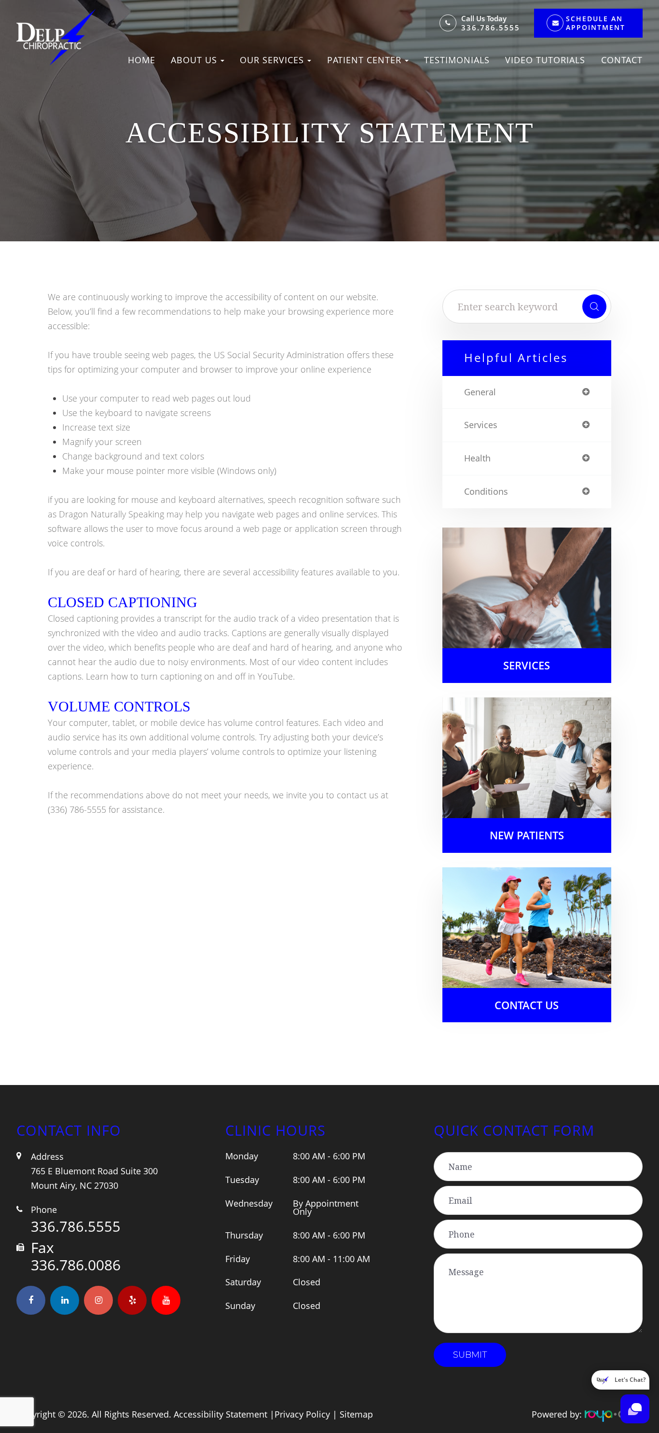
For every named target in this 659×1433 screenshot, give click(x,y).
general (480, 392)
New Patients (527, 835)
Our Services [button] (272, 60)
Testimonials (457, 60)
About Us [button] (194, 60)
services (480, 425)
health (477, 458)
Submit (470, 1355)
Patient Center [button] (364, 60)
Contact (622, 60)
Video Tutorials (545, 60)
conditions (486, 491)
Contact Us (526, 1005)
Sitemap (356, 1414)
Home (141, 60)
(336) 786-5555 (77, 809)
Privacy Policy (302, 1414)
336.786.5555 (490, 27)
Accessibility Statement (220, 1414)
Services (526, 665)
